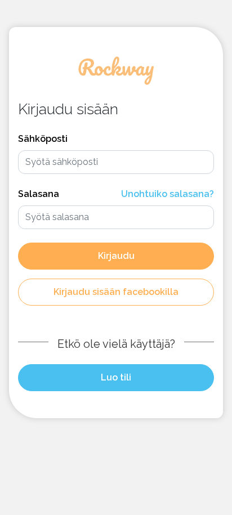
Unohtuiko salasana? (167, 194)
